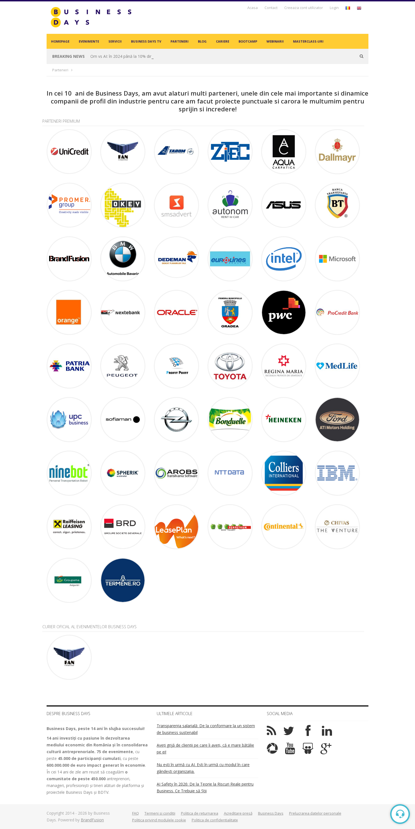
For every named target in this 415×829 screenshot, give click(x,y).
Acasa (252, 7)
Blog (202, 41)
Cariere (222, 41)
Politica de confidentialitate (215, 820)
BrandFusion (92, 820)
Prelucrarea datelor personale (315, 813)
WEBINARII (275, 41)
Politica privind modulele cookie (159, 820)
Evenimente (89, 41)
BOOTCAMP (248, 41)
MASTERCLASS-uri (308, 41)
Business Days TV (146, 41)
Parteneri (180, 41)
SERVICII (115, 41)
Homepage (60, 41)
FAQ (135, 813)
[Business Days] (91, 17)
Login (334, 7)
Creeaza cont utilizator (303, 7)
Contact (271, 7)
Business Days (270, 813)
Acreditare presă (238, 813)
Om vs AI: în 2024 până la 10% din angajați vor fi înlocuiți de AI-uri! (150, 56)
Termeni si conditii (160, 813)
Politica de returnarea (199, 813)
